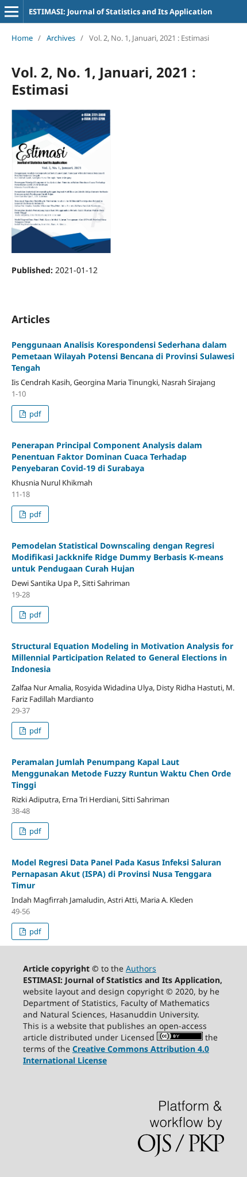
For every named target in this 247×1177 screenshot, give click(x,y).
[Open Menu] (11, 11)
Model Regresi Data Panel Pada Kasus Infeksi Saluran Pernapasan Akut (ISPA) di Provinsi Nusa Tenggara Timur (116, 874)
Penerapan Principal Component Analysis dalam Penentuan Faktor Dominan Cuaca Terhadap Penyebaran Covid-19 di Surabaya (106, 456)
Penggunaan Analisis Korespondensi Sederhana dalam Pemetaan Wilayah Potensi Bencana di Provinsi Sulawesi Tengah (122, 356)
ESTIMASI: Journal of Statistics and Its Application (121, 11)
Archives (61, 38)
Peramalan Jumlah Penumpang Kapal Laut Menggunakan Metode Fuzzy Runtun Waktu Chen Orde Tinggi (121, 773)
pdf (34, 414)
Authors (141, 968)
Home (22, 38)
